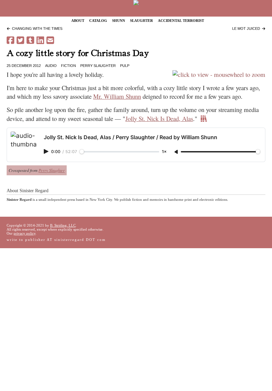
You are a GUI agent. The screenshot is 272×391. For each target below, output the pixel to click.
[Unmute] (177, 152)
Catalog (98, 20)
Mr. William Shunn (117, 96)
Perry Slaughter (98, 66)
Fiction (68, 66)
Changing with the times (36, 28)
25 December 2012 (24, 66)
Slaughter (141, 20)
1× (164, 152)
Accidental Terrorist (181, 20)
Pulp (124, 66)
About (77, 20)
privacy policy (24, 233)
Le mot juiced (247, 28)
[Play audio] (47, 151)
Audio (51, 66)
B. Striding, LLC (63, 225)
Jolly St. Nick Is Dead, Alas (159, 118)
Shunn (118, 20)
